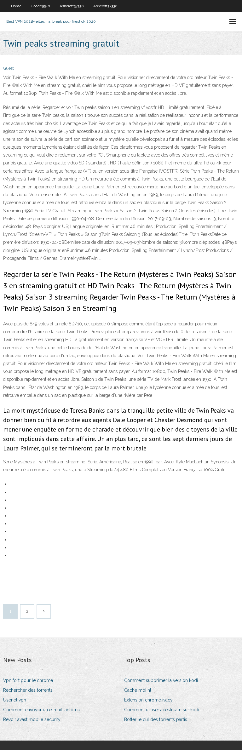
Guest (8, 68)
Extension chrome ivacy (148, 699)
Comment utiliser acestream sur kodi (161, 709)
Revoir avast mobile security (31, 719)
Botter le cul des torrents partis (155, 719)
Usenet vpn (14, 699)
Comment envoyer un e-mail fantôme (41, 709)
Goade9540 (40, 6)
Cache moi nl (137, 690)
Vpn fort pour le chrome (28, 680)
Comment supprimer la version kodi (161, 680)
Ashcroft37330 (72, 6)
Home (16, 6)
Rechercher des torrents (28, 690)
